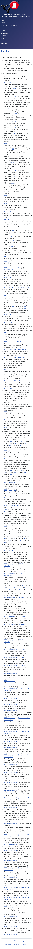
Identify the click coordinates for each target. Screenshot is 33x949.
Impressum (4, 41)
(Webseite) (21, 657)
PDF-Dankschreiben (23, 287)
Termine (3, 23)
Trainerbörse (4, 33)
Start (2, 20)
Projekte (3, 36)
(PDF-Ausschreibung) (10, 650)
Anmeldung (25, 945)
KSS (15, 941)
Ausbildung (4, 28)
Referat (3, 38)
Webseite (12, 287)
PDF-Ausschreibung (15, 268)
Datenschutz (4, 43)
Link (10, 349)
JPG (15, 88)
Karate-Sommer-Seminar (8, 25)
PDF (5, 82)
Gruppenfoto (8, 575)
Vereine (3, 30)
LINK (9, 82)
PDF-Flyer (22, 564)
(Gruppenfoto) (22, 650)
